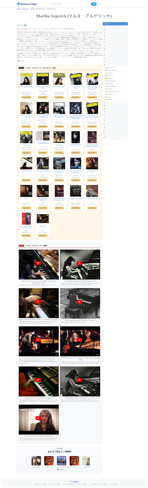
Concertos (26, 198)
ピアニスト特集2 (103, 484)
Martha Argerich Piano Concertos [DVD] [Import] (42, 142)
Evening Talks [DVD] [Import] (75, 144)
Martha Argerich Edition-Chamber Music (43, 199)
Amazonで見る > (26, 97)
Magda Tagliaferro (109, 78)
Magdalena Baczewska (110, 81)
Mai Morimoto (108, 99)
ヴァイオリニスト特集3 (81, 484)
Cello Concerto (26, 144)
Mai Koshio (107, 97)
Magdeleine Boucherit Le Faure (112, 91)
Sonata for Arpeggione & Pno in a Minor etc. (43, 116)
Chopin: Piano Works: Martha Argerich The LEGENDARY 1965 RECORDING (76, 117)
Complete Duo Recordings (75, 198)
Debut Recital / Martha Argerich (75, 87)
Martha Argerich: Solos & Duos (92, 171)
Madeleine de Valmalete (110, 70)
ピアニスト (107, 23)
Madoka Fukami (108, 73)
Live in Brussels (59, 144)
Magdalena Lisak (109, 83)
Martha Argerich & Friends (92, 198)
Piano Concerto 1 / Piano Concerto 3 (43, 87)
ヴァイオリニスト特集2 (67, 484)
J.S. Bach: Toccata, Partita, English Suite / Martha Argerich (92, 116)
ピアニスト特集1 (93, 484)
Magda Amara (108, 75)
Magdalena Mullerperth (110, 86)
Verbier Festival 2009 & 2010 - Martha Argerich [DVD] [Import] (59, 199)
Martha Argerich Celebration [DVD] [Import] (26, 227)
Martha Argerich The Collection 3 (42, 171)
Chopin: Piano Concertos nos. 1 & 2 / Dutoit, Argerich (59, 116)
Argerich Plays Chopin (26, 171)
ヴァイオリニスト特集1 (54, 484)
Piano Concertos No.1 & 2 (59, 86)
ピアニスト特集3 (113, 484)
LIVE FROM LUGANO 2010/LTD (59, 171)
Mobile (75, 482)
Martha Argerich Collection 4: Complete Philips (76, 171)
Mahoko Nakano (109, 94)
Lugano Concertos (43, 226)
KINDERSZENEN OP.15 (26, 86)
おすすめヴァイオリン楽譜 (40, 484)
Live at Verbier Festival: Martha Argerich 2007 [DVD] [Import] (92, 145)
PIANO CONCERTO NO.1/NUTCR (26, 116)
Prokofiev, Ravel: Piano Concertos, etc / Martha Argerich (92, 88)
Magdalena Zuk (108, 89)
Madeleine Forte (108, 67)
